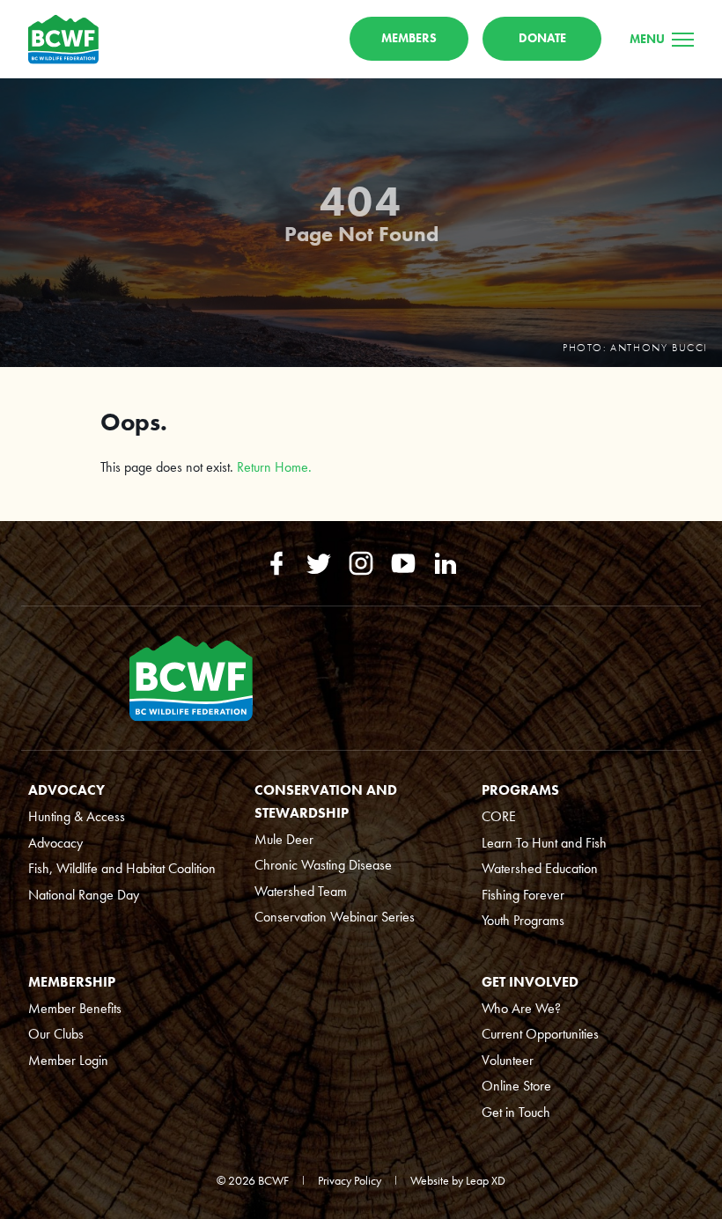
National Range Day (83, 894)
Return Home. (274, 467)
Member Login (68, 1060)
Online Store (516, 1085)
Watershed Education (540, 868)
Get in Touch (516, 1112)
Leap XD (485, 1180)
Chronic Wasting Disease (323, 865)
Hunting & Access (76, 816)
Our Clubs (56, 1033)
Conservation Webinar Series (334, 916)
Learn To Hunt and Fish (544, 842)
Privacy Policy (349, 1180)
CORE (499, 816)
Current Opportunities (540, 1033)
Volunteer (508, 1060)
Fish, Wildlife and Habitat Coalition (122, 868)
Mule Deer (283, 839)
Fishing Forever (523, 894)
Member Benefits (75, 1008)
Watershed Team (300, 891)
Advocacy (55, 842)
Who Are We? (521, 1008)
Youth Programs (523, 920)
